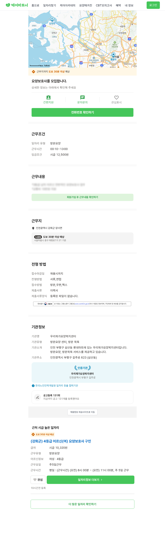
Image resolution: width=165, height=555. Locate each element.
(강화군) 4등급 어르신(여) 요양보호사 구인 (61, 441)
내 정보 (129, 5)
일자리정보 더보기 (88, 479)
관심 (40, 479)
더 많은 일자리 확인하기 (82, 504)
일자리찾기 (49, 5)
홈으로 (35, 5)
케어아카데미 (67, 5)
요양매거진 (85, 5)
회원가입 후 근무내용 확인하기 (82, 197)
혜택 (118, 5)
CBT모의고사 (104, 5)
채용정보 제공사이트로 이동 (82, 412)
